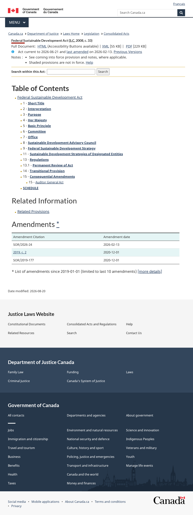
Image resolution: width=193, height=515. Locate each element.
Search (72, 333)
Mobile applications (45, 502)
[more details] (150, 271)
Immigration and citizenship (28, 439)
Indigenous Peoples (140, 439)
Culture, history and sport (85, 448)
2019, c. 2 (19, 252)
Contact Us (134, 333)
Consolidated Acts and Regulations (91, 324)
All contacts (16, 415)
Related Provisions (33, 211)
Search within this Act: (28, 72)
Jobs (11, 430)
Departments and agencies (86, 415)
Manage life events (139, 465)
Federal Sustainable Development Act (49, 97)
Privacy (16, 506)
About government (139, 415)
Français (179, 4)
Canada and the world (82, 474)
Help (89, 62)
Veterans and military (141, 448)
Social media (17, 502)
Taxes (12, 483)
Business (14, 457)
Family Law (15, 372)
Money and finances (81, 483)
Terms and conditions (110, 502)
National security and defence (88, 439)
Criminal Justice (19, 381)
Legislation (91, 34)
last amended (77, 51)
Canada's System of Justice (86, 381)
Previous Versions (128, 51)
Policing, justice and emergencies (90, 457)
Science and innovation (142, 430)
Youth (130, 457)
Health (12, 474)
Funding (73, 372)
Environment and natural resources (92, 430)
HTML (42, 46)
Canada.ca (15, 34)
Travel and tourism (21, 448)
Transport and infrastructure (87, 465)
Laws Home (71, 34)
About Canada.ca (77, 502)
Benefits (14, 465)
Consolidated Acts (116, 34)
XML (105, 46)
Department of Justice (43, 34)
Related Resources (21, 333)
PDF (129, 46)
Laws (129, 372)
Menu (15, 22)
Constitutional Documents (26, 324)
